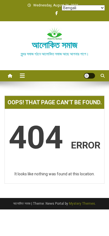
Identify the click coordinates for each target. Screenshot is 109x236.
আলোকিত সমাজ (54, 45)
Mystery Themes (82, 204)
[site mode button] (89, 76)
